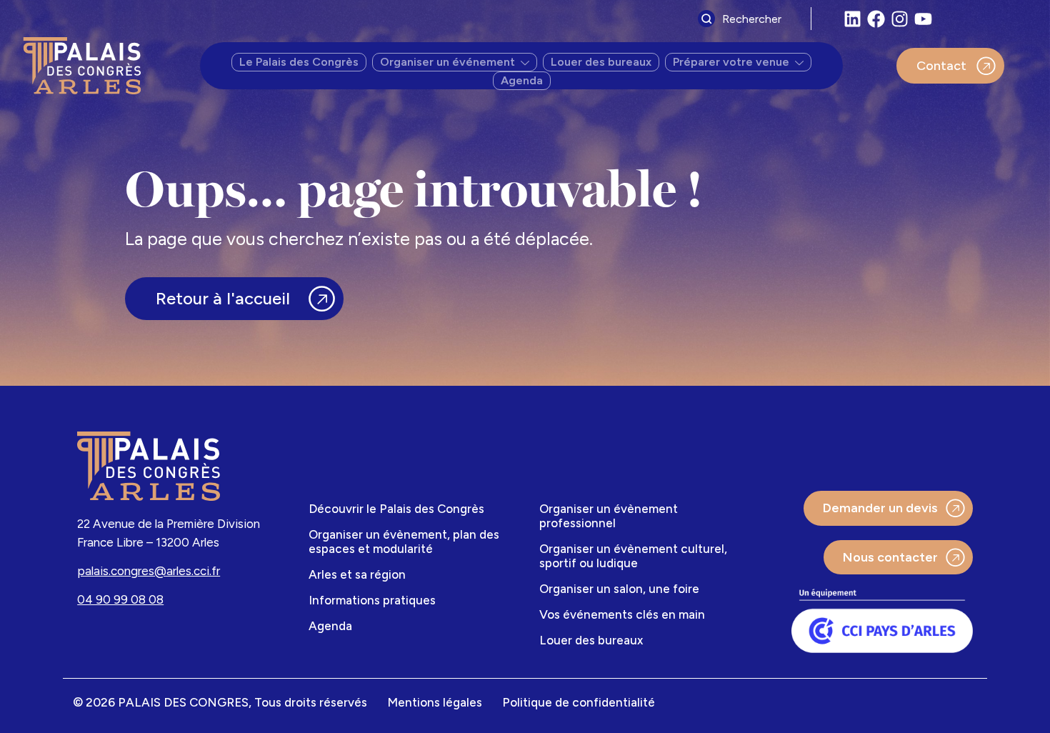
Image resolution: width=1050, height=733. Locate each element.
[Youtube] (923, 19)
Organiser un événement (447, 62)
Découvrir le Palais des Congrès (396, 509)
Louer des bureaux (601, 62)
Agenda (522, 80)
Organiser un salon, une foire (619, 589)
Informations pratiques (372, 600)
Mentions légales (434, 702)
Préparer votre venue (731, 62)
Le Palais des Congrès (299, 62)
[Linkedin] (852, 19)
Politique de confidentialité (578, 702)
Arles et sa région (357, 574)
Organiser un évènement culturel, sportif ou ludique (633, 556)
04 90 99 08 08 (120, 599)
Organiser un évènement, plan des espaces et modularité (404, 541)
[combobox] (751, 18)
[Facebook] (876, 19)
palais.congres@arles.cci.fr (148, 571)
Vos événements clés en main (622, 614)
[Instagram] (900, 19)
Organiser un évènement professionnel (608, 516)
